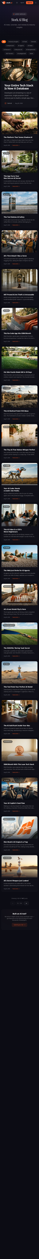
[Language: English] (17, 2)
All (4, 41)
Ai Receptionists (30, 49)
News (31, 53)
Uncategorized (21, 53)
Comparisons (10, 45)
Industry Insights (13, 41)
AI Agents (21, 45)
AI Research (7, 49)
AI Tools (24, 41)
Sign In (22, 2)
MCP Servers (9, 53)
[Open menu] (36, 2)
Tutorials (33, 41)
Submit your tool (19, 925)
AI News (30, 45)
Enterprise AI (18, 49)
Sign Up (29, 2)
